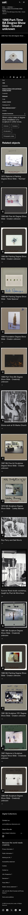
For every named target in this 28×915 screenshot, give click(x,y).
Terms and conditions (8, 897)
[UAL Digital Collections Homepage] (4, 2)
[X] (11, 910)
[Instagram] (3, 836)
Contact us (5, 870)
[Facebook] (7, 910)
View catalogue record (8, 107)
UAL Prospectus (6, 874)
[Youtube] (20, 910)
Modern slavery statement (9, 886)
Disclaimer (5, 878)
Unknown (5, 96)
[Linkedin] (16, 910)
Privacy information (7, 849)
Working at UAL (6, 857)
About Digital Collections (9, 833)
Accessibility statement (8, 861)
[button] (19, 2)
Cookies (4, 866)
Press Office (5, 882)
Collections (10, 6)
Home (3, 6)
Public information (7, 853)
